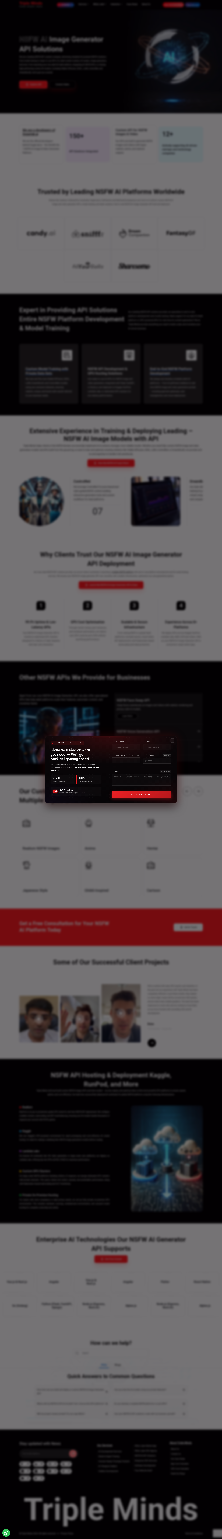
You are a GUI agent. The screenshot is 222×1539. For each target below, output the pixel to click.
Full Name (119, 742)
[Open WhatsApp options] (6, 1533)
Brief (143, 771)
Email (148, 742)
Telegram (158, 755)
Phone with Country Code (127, 755)
